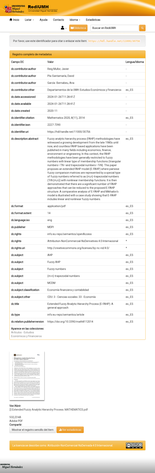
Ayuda (43, 19)
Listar (28, 19)
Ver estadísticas (71, 429)
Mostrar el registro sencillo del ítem (32, 429)
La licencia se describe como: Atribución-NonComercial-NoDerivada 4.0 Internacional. (62, 445)
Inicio (15, 19)
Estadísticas (93, 19)
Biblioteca (80, 27)
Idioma (74, 19)
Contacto (58, 19)
